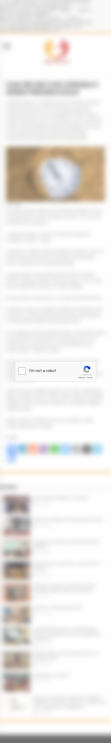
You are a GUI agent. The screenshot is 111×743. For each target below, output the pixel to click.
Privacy (81, 377)
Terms (89, 377)
